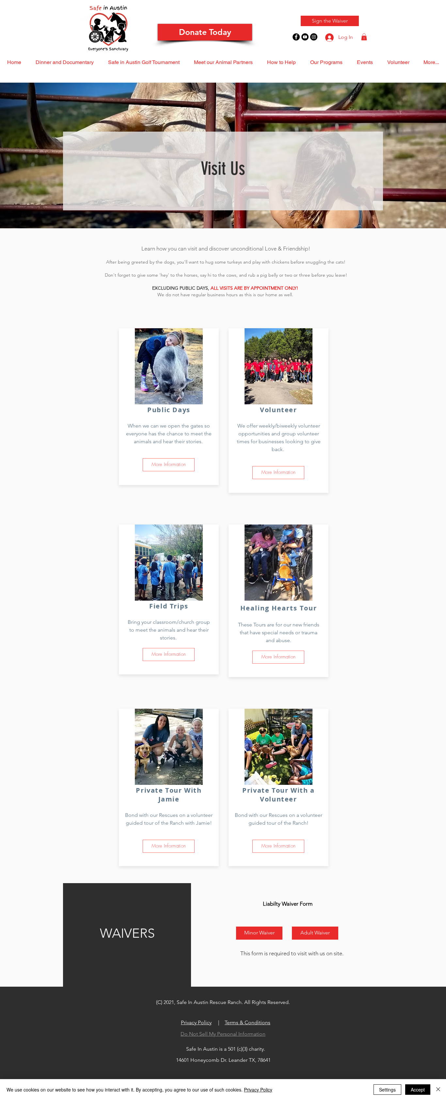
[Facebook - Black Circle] (296, 36)
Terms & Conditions (247, 1022)
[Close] (438, 1089)
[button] (364, 36)
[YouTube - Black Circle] (305, 36)
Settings (387, 1089)
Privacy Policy (196, 1022)
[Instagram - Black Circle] (313, 36)
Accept (418, 1089)
